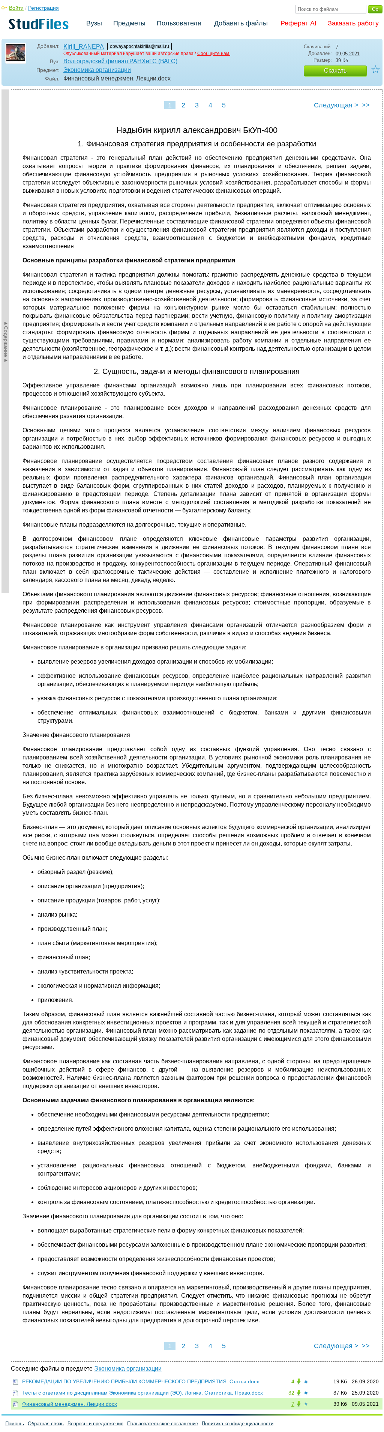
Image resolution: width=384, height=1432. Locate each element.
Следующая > (336, 105)
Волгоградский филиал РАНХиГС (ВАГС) (120, 61)
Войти (16, 8)
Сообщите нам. (213, 53)
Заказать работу (353, 23)
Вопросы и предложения (95, 1423)
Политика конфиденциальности (237, 1423)
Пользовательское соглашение (162, 1423)
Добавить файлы (241, 23)
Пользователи (179, 23)
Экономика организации (97, 70)
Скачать (335, 70)
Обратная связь (46, 1423)
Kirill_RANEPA (83, 46)
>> (366, 105)
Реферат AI (298, 23)
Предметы (129, 23)
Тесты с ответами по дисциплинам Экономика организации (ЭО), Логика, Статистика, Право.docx (142, 1393)
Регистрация (43, 8)
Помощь (14, 1423)
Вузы (94, 23)
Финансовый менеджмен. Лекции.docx (69, 1404)
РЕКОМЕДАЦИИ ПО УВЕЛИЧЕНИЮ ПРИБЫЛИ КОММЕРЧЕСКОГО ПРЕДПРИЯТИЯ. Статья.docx (140, 1381)
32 (291, 1393)
